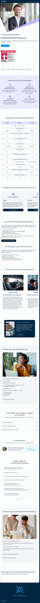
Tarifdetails (13, 69)
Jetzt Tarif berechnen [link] (13, 209)
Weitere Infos (28, 69)
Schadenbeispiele (20, 69)
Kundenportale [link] (20, 334)
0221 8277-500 (9, 544)
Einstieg (3, 69)
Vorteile (8, 69)
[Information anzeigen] (24, 128)
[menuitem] (31, 1)
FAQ (34, 69)
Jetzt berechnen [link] (5, 45)
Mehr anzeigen (19, 499)
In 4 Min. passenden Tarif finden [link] (9, 240)
